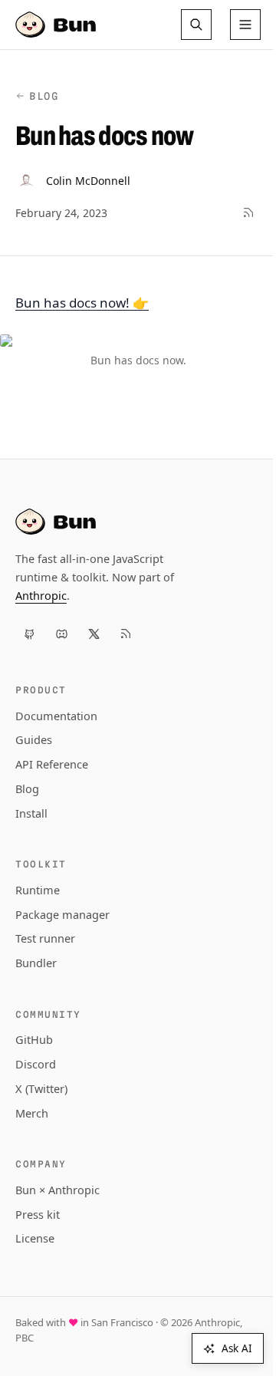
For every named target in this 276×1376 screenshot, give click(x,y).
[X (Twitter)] (93, 633)
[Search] (196, 24)
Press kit (37, 1214)
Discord (35, 1064)
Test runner (45, 938)
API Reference (51, 764)
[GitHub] (29, 633)
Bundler (36, 962)
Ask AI (237, 1348)
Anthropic (41, 595)
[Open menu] (245, 24)
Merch (31, 1113)
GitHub (34, 1039)
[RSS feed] (248, 212)
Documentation (56, 715)
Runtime (37, 889)
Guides (33, 739)
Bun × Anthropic (57, 1189)
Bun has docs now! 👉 (82, 302)
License (34, 1238)
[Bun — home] (57, 25)
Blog (44, 96)
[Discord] (61, 633)
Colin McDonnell (88, 180)
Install (31, 813)
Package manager (62, 914)
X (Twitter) (41, 1088)
